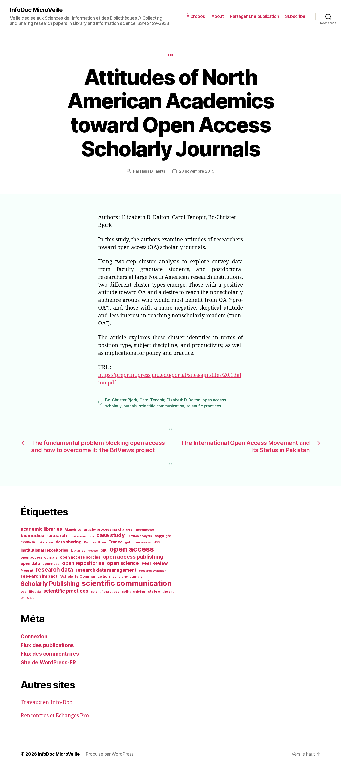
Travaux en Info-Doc (46, 702)
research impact (39, 576)
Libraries (78, 550)
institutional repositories (44, 550)
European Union (95, 542)
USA (30, 598)
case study (110, 535)
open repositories (83, 563)
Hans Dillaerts (152, 171)
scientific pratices (105, 591)
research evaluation (152, 570)
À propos (195, 16)
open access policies (80, 557)
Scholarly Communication (85, 576)
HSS (157, 542)
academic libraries (41, 529)
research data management (106, 570)
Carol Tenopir (151, 399)
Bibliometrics (144, 529)
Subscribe (295, 16)
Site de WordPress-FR (48, 662)
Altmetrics (73, 529)
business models (82, 536)
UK (22, 598)
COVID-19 (28, 542)
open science (123, 563)
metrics (93, 550)
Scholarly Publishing (50, 583)
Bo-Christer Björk (121, 399)
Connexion (34, 636)
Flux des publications (47, 645)
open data (30, 563)
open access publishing (133, 556)
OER (104, 550)
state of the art (161, 591)
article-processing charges (108, 529)
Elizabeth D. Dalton (183, 399)
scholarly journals (121, 405)
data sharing (69, 541)
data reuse (45, 542)
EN (170, 55)
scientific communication (161, 405)
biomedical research (44, 535)
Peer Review (155, 563)
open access (214, 399)
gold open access (138, 542)
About (217, 16)
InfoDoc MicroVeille (36, 10)
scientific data (31, 591)
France (115, 541)
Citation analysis (139, 536)
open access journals (39, 557)
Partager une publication (254, 16)
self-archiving (133, 591)
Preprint (27, 570)
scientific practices (203, 405)
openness (50, 564)
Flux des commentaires (50, 654)
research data (54, 569)
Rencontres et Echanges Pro (55, 715)
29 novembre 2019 (196, 171)
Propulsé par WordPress (110, 754)
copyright (163, 536)
